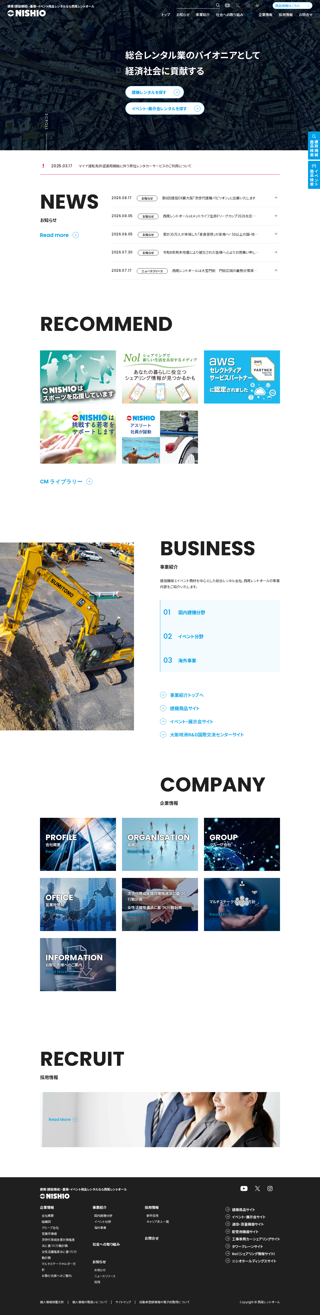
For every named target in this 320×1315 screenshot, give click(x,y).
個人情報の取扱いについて (89, 1302)
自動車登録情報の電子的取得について (164, 1302)
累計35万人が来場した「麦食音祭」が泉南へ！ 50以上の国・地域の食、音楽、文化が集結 (228, 234)
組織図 (46, 1221)
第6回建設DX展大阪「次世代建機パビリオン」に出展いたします (209, 197)
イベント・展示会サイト (192, 721)
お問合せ (305, 14)
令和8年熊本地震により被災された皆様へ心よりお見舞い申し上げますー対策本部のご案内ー (233, 252)
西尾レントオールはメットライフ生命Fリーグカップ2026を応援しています (217, 215)
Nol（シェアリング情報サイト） (254, 1253)
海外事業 (100, 1227)
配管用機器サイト (245, 1231)
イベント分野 (102, 1221)
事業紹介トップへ (187, 695)
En (266, 5)
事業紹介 (203, 14)
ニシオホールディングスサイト (254, 1260)
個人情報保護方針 (52, 1302)
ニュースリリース (152, 271)
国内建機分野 (103, 1215)
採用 (97, 1282)
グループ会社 (50, 1227)
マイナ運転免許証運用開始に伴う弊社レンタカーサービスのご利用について (135, 165)
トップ (166, 14)
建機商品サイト (185, 708)
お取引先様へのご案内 (57, 1275)
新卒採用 (152, 1215)
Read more (54, 235)
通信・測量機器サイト (248, 1224)
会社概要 (48, 1215)
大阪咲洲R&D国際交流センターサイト (207, 734)
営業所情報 (49, 1233)
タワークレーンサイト (247, 1246)
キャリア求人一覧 (157, 1221)
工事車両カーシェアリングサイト (256, 1238)
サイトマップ (123, 1302)
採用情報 (286, 14)
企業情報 (265, 14)
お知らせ (183, 14)
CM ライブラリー (61, 481)
